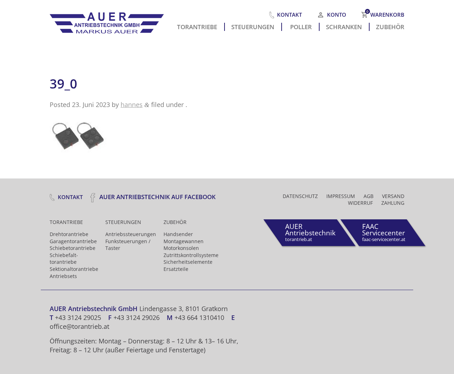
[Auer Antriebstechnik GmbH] (110, 21)
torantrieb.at (310, 232)
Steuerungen (252, 26)
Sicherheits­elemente (188, 261)
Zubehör (390, 26)
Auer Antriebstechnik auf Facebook (157, 197)
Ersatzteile (176, 269)
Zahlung (392, 202)
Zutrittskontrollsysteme (191, 255)
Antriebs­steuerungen (130, 234)
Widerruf (360, 202)
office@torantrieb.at (79, 326)
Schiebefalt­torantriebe (64, 259)
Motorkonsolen (181, 248)
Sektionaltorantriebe (74, 269)
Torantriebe (197, 26)
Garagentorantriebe (73, 241)
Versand (393, 196)
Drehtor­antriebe (69, 234)
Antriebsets (63, 276)
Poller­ (301, 26)
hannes (132, 104)
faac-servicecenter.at (383, 232)
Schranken (344, 26)
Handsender (178, 234)
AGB (368, 196)
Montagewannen (184, 241)
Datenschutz (300, 196)
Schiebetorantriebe (72, 248)
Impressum (340, 196)
